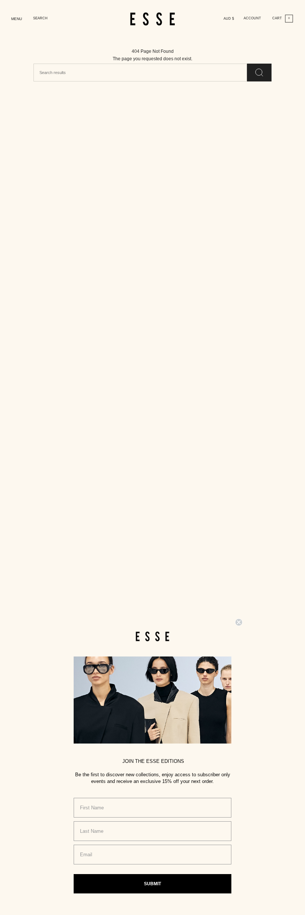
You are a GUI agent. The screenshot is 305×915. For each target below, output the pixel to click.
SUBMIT (152, 883)
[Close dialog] (239, 622)
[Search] (259, 72)
